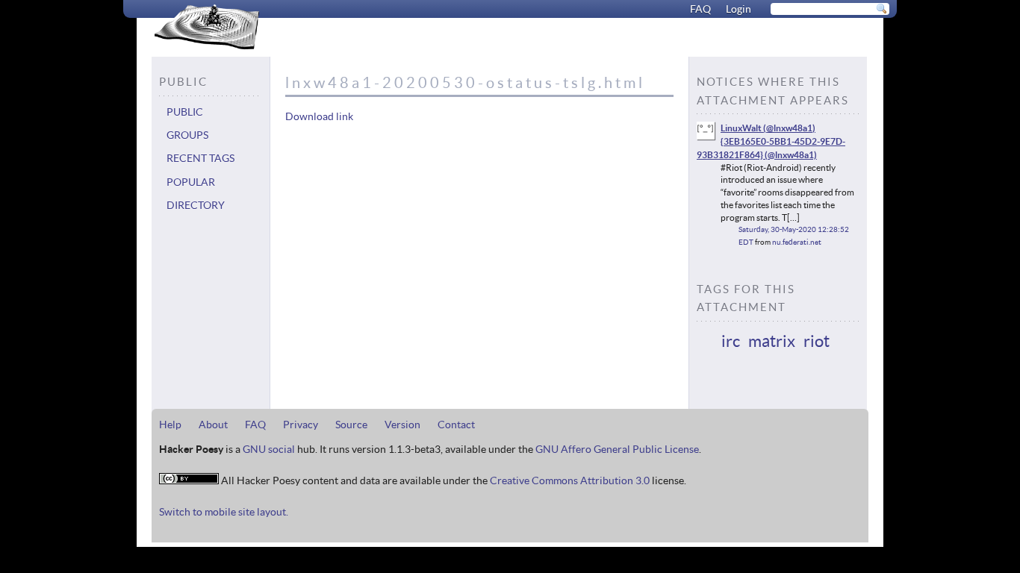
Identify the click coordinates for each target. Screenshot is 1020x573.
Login (738, 9)
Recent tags (200, 158)
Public (185, 112)
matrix (771, 341)
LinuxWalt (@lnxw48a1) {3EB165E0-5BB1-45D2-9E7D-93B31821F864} (771, 141)
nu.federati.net (796, 242)
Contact (456, 424)
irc (730, 341)
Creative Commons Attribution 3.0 (570, 480)
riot (816, 341)
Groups (187, 135)
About (213, 424)
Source (351, 424)
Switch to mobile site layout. (223, 512)
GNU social (269, 449)
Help (170, 424)
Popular (191, 182)
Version (402, 424)
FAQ (700, 9)
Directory (196, 205)
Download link (319, 116)
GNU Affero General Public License (617, 449)
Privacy (300, 424)
